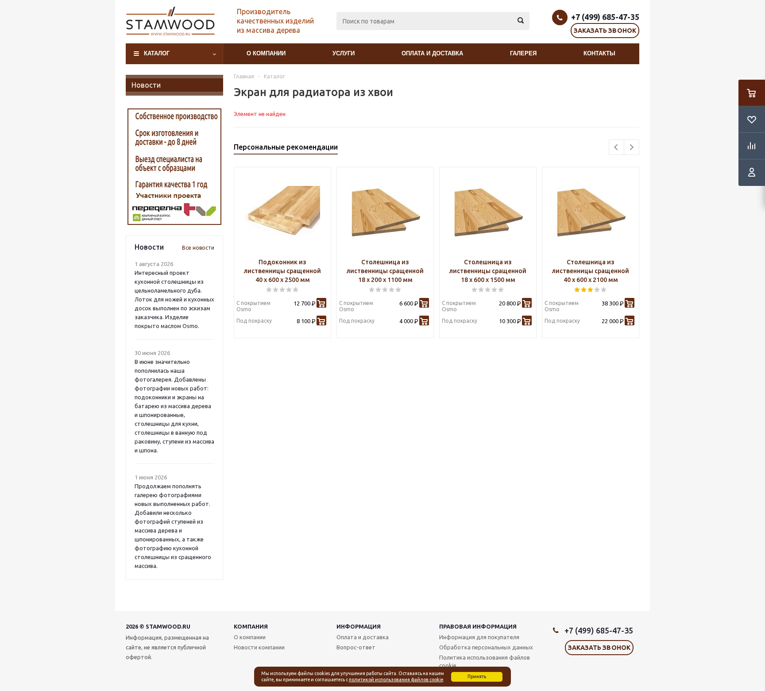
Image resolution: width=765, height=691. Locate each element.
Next (631, 147)
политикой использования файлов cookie (396, 679)
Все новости (198, 248)
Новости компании (259, 647)
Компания (251, 626)
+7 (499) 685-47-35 (605, 17)
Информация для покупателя (479, 637)
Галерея (523, 53)
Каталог (157, 53)
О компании (266, 53)
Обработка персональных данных (486, 647)
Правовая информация (478, 626)
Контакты (599, 53)
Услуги (343, 53)
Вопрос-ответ (355, 647)
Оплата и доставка (432, 53)
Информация (358, 626)
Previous (616, 147)
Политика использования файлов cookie (484, 661)
